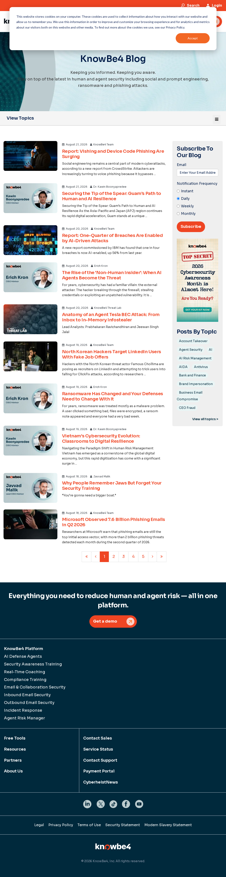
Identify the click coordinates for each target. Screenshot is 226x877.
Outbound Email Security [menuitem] (29, 702)
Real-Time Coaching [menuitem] (24, 671)
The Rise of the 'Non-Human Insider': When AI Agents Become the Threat (111, 275)
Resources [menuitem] (15, 749)
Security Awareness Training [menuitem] (33, 664)
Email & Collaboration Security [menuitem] (35, 687)
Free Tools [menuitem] (14, 738)
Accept (193, 38)
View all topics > (205, 419)
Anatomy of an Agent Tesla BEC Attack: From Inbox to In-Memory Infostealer (111, 317)
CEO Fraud (187, 408)
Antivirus (201, 367)
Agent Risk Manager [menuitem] (24, 718)
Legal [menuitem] (39, 825)
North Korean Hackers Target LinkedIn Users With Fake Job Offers (111, 354)
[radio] (197, 191)
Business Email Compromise (189, 396)
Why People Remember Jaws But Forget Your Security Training (112, 485)
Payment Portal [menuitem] (99, 771)
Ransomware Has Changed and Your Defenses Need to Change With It (112, 396)
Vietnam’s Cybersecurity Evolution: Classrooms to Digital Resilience (101, 438)
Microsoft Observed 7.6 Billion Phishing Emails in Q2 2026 (113, 522)
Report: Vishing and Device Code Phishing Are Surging (113, 154)
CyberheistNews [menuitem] (100, 782)
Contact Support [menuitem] (100, 760)
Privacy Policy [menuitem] (60, 825)
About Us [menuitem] (13, 771)
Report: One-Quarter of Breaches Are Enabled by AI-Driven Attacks (112, 238)
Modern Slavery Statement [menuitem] (168, 825)
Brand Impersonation (196, 384)
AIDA (183, 367)
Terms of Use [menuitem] (89, 825)
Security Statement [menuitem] (122, 825)
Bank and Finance (192, 375)
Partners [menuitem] (13, 760)
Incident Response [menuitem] (23, 710)
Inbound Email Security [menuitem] (27, 694)
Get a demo (105, 621)
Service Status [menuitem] (98, 749)
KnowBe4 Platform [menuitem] (23, 648)
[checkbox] (197, 202)
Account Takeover (193, 341)
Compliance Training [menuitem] (25, 679)
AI (210, 350)
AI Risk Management (195, 358)
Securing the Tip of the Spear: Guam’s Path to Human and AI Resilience (111, 196)
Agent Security (190, 350)
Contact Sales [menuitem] (97, 738)
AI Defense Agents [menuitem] (23, 656)
